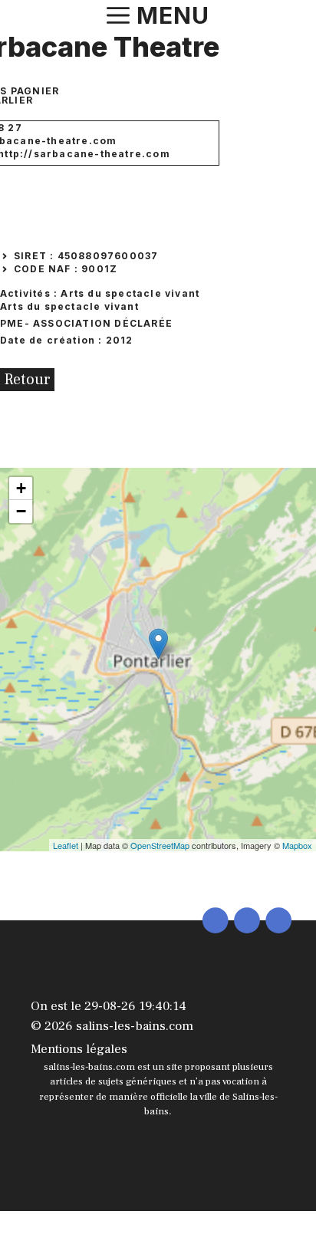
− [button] (21, 511)
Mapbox (297, 845)
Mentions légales (79, 1049)
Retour (27, 380)
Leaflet (65, 845)
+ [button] (21, 488)
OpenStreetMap (159, 845)
